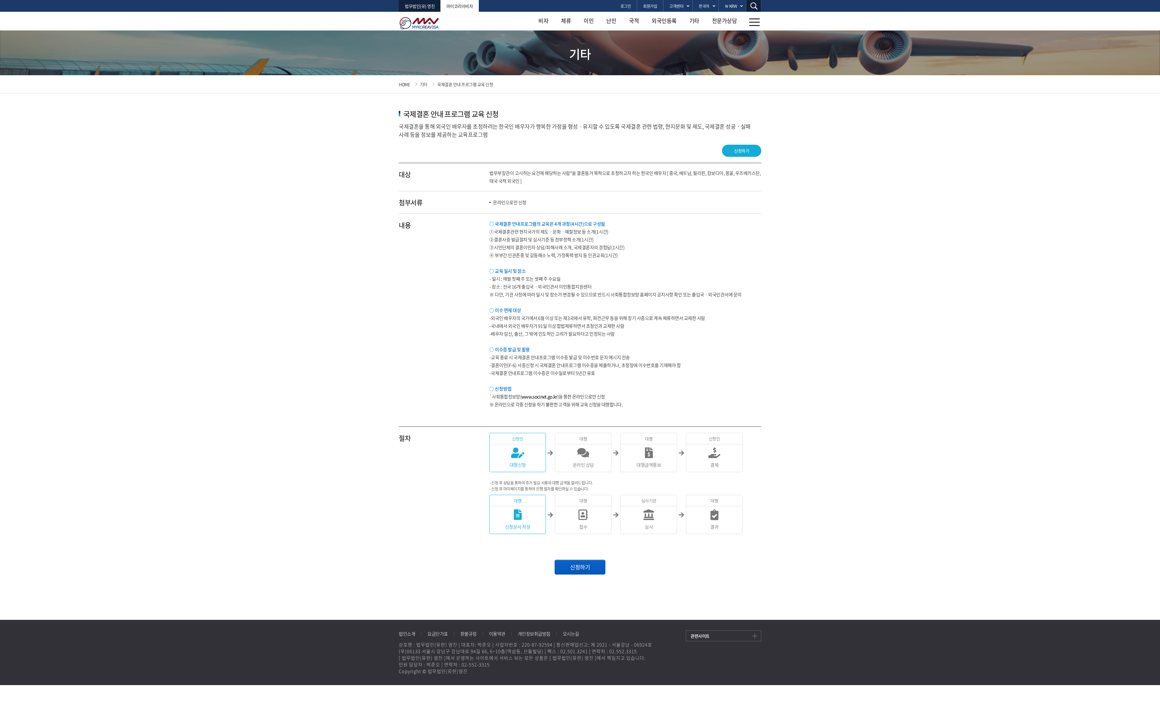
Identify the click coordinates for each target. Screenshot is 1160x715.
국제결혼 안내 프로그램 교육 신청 (465, 84)
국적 (634, 21)
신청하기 (741, 151)
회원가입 (650, 6)
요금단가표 (437, 633)
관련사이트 (700, 636)
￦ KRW (731, 6)
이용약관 (497, 633)
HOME (404, 84)
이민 (589, 21)
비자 (543, 21)
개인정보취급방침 (534, 633)
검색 (753, 6)
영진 (423, 23)
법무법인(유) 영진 (420, 6)
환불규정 (468, 633)
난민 (611, 21)
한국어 (704, 6)
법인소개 (407, 633)
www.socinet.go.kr (539, 396)
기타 (694, 21)
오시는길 (571, 633)
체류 (566, 21)
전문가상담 (724, 21)
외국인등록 (664, 21)
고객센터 (676, 6)
